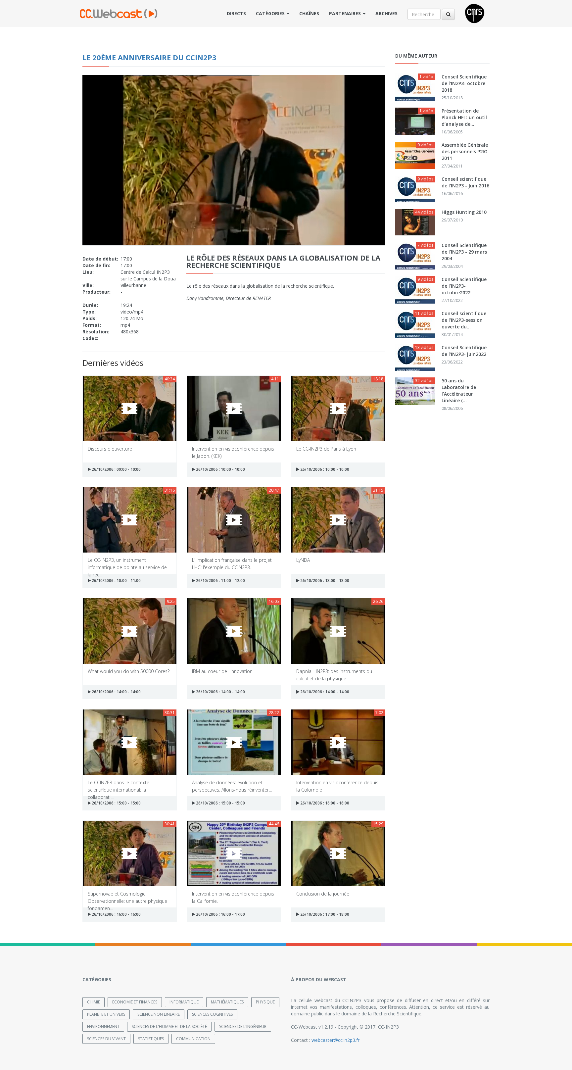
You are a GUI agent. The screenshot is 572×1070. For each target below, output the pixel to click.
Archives (386, 13)
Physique (265, 1002)
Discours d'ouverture (110, 449)
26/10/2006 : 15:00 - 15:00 (116, 803)
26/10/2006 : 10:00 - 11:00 (116, 580)
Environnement (103, 1026)
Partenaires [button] (345, 13)
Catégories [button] (271, 13)
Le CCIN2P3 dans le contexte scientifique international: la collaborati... (118, 785)
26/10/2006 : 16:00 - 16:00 (324, 803)
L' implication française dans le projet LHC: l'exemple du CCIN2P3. (232, 563)
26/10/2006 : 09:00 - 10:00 (116, 469)
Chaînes (309, 13)
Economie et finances (134, 1002)
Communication (193, 1039)
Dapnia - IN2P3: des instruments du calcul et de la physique (334, 674)
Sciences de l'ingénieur (242, 1026)
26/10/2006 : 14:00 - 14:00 (116, 692)
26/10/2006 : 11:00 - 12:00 (220, 580)
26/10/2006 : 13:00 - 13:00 (324, 580)
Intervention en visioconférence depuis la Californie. (233, 897)
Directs (236, 13)
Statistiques (151, 1039)
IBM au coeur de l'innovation (222, 671)
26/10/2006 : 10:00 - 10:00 (220, 469)
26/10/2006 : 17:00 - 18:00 (324, 914)
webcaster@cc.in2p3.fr (335, 1040)
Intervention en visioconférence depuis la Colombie (337, 785)
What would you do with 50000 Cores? (128, 671)
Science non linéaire (158, 1014)
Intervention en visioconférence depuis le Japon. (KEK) (233, 452)
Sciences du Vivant (106, 1039)
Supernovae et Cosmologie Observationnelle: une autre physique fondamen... (127, 897)
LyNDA (303, 560)
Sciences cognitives (212, 1014)
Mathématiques (227, 1002)
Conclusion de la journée (322, 894)
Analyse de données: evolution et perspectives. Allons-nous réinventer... (232, 785)
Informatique (184, 1002)
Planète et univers (106, 1014)
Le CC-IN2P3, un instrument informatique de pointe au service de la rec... (127, 563)
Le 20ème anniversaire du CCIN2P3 (149, 57)
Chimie (93, 1002)
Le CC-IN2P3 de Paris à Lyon (326, 449)
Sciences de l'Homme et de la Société (169, 1026)
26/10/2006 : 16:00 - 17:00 (220, 914)
